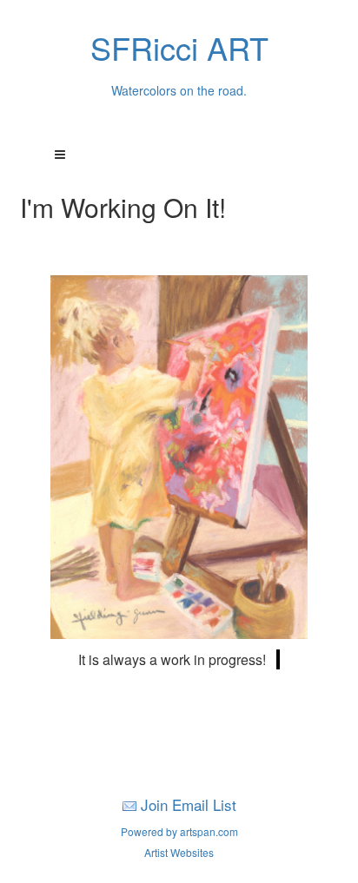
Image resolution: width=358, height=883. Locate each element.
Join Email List (188, 804)
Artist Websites (179, 852)
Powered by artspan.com (179, 831)
